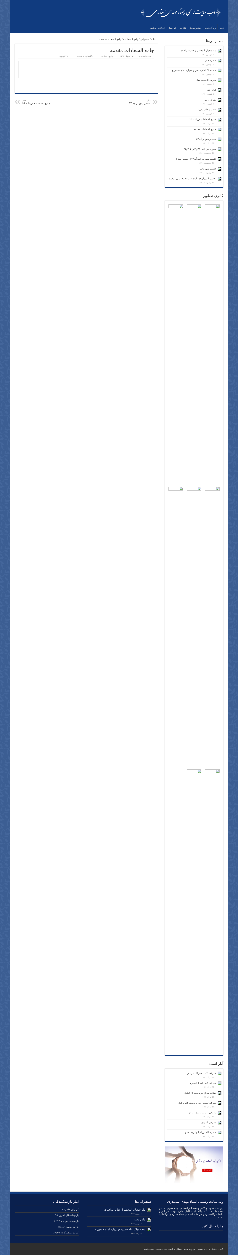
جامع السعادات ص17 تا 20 (36, 102)
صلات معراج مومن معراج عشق (200, 1092)
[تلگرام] (188, 1235)
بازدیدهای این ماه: (69, 1221)
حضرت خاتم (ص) (207, 109)
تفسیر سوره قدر (207, 168)
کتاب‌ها (172, 28)
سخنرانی (144, 39)
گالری (183, 28)
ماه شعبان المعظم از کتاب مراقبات (198, 50)
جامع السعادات (130, 39)
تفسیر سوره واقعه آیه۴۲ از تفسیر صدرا (196, 158)
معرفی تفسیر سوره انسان (202, 1112)
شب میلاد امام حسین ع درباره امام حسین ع (194, 70)
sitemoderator (145, 56)
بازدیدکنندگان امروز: (68, 1215)
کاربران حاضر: (71, 1209)
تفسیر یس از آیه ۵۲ (139, 102)
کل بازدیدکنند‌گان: (69, 1232)
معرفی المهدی (208, 1122)
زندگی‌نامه (210, 28)
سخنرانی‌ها (195, 28)
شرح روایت (210, 99)
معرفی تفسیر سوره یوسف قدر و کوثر (197, 1102)
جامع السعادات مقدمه (205, 129)
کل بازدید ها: (72, 1226)
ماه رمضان (210, 60)
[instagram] (195, 1235)
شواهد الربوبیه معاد (206, 80)
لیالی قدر (211, 89)
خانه (222, 28)
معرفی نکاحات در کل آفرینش (201, 1073)
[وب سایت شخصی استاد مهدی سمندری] (181, 11)
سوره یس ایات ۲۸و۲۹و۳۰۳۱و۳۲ (200, 149)
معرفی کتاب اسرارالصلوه (203, 1083)
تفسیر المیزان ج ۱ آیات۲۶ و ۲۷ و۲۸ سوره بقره (192, 178)
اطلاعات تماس (157, 28)
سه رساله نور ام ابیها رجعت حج (200, 1132)
